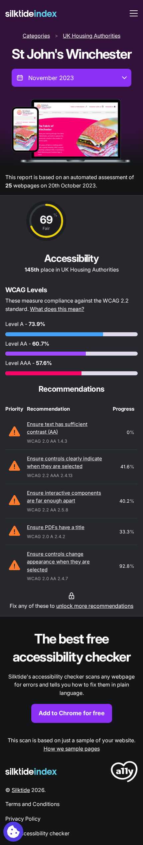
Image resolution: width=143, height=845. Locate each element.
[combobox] (71, 78)
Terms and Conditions (32, 804)
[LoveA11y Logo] (124, 773)
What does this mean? (57, 309)
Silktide (21, 790)
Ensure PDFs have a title (55, 527)
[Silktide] (31, 13)
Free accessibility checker (37, 833)
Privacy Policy (23, 818)
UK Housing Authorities (91, 35)
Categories (36, 35)
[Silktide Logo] (31, 771)
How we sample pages (72, 748)
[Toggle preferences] (13, 832)
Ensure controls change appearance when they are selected (58, 562)
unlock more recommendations (94, 605)
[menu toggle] (133, 13)
